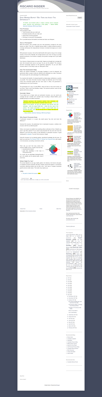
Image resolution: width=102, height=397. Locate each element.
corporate (68, 242)
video (69, 269)
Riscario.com (72, 100)
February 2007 (72, 327)
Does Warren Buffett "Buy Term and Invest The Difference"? (77, 114)
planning (77, 260)
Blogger (58, 385)
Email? (74, 26)
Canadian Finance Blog (72, 342)
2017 (69, 278)
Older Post (58, 208)
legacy (78, 253)
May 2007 (71, 322)
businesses (68, 237)
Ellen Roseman (70, 350)
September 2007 (72, 314)
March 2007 (71, 326)
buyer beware (26, 179)
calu (78, 239)
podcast (68, 262)
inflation (80, 249)
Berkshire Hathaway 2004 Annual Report (32, 26)
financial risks (32, 179)
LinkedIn (74, 218)
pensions (78, 259)
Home (41, 208)
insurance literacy (71, 250)
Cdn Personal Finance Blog (73, 346)
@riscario (71, 97)
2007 (69, 294)
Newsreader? (69, 26)
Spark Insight (70, 353)
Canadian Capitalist (71, 338)
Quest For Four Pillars (72, 345)
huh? (75, 249)
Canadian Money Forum (72, 362)
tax (39, 179)
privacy (77, 262)
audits (79, 234)
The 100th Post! (77, 125)
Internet (78, 250)
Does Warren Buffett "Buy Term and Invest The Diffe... (75, 302)
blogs (67, 236)
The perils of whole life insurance (30, 173)
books (78, 236)
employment (77, 243)
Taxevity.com (71, 103)
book (73, 236)
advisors (73, 234)
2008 (69, 292)
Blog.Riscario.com (73, 99)
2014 (69, 281)
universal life (46, 179)
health (70, 249)
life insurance (76, 255)
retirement (68, 266)
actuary (67, 234)
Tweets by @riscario (70, 226)
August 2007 (71, 316)
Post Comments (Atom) (31, 211)
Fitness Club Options (73, 310)
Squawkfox (69, 340)
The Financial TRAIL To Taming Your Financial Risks (42, 139)
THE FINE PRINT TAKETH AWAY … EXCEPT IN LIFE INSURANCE (78, 138)
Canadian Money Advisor (72, 348)
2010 (69, 289)
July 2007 (71, 318)
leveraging (68, 255)
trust (71, 268)
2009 (69, 291)
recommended (76, 265)
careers (68, 241)
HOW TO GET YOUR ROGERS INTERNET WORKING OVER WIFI (77, 166)
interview (68, 252)
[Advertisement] (40, 195)
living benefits (69, 256)
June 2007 (71, 320)
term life (42, 179)
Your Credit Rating (72, 312)
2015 (69, 279)
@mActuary (71, 93)
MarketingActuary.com (73, 94)
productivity (80, 263)
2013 (69, 283)
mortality (36, 179)
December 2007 (72, 296)
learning (69, 254)
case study (77, 241)
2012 (69, 285)
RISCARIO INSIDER (32, 6)
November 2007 (72, 298)
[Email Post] (31, 178)
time (67, 268)
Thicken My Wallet (71, 351)
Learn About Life (69, 215)
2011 (69, 287)
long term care (78, 256)
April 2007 (71, 324)
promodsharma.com (70, 219)
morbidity (80, 258)
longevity (68, 258)
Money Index (70, 337)
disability (74, 242)
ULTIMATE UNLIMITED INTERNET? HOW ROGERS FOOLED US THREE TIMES (78, 152)
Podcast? (78, 26)
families (68, 245)
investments (76, 252)
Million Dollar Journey (72, 343)
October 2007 (72, 300)
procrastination (70, 263)
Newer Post (22, 208)
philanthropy (69, 260)
